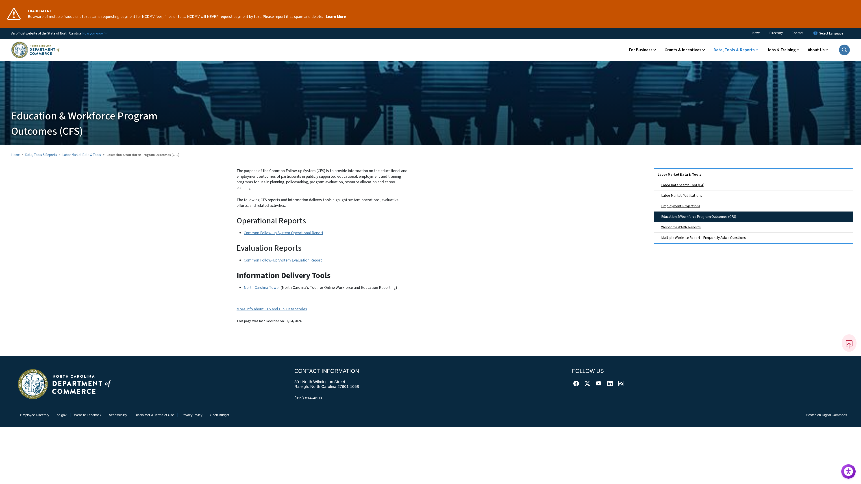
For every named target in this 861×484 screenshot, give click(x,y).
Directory (776, 32)
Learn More (336, 16)
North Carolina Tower (262, 287)
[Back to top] (849, 343)
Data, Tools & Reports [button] (734, 50)
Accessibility (118, 415)
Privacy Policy (191, 415)
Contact (798, 32)
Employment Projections (680, 206)
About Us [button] (816, 50)
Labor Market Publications (681, 195)
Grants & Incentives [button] (683, 50)
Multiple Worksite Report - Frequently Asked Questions (703, 237)
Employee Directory (34, 415)
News (756, 32)
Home (15, 154)
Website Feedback (87, 415)
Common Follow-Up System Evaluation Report (283, 260)
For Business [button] (640, 50)
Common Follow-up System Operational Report (283, 233)
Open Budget (219, 415)
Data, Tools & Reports (41, 154)
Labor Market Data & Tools (81, 154)
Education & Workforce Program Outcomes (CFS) (698, 216)
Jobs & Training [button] (781, 50)
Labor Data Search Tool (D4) (682, 185)
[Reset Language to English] (815, 33)
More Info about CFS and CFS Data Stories (272, 309)
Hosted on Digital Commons (826, 415)
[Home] (35, 44)
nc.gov (62, 415)
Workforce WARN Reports (681, 227)
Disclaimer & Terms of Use (154, 415)
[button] (844, 50)
